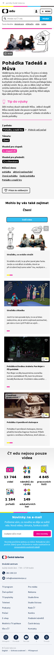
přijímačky (30, 24)
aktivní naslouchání (23, 171)
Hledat (45, 18)
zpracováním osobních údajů (27, 547)
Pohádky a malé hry (13, 129)
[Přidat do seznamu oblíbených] (46, 228)
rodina (43, 24)
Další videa (27, 219)
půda (37, 24)
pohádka (6, 171)
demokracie (19, 24)
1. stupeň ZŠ (9, 150)
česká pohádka (27, 175)
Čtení (6, 140)
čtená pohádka (9, 175)
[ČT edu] (8, 12)
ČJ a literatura (10, 161)
